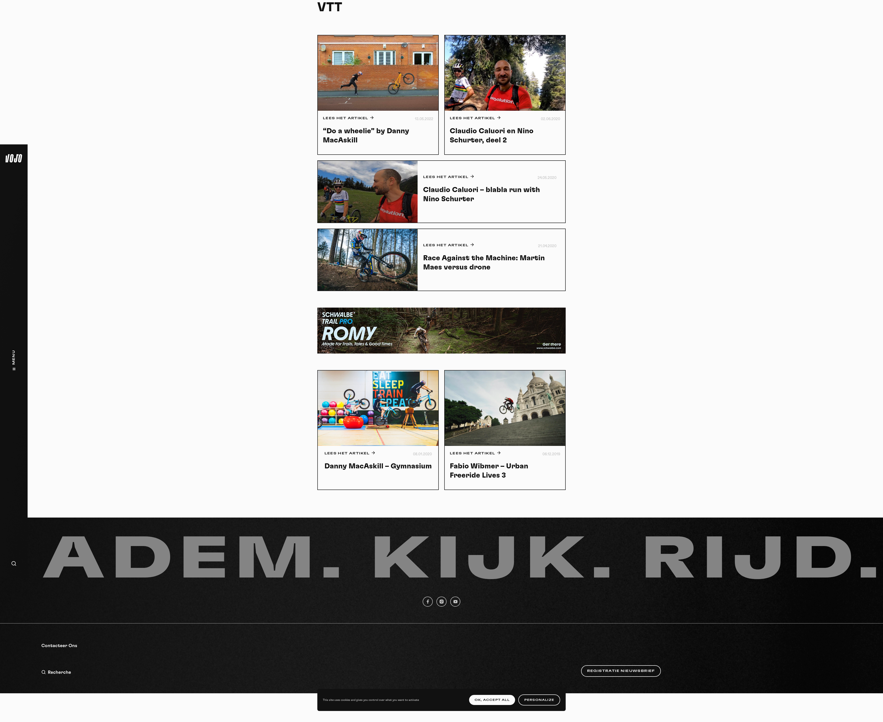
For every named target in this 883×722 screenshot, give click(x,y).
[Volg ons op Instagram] (441, 602)
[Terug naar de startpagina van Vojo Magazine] (14, 158)
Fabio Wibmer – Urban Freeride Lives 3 (489, 470)
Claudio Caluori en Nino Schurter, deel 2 (491, 135)
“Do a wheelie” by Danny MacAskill (366, 135)
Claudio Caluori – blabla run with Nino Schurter (481, 194)
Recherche (59, 672)
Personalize (539, 700)
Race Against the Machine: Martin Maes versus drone (484, 262)
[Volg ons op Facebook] (428, 602)
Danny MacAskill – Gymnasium (378, 466)
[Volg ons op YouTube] (455, 602)
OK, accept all (492, 700)
